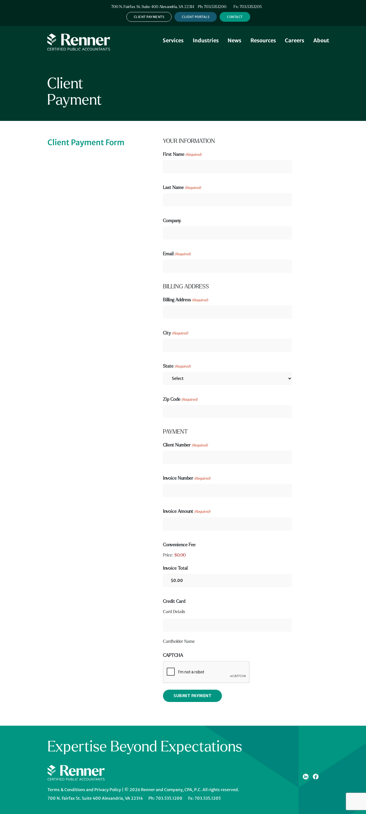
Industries (206, 40)
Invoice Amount (186, 511)
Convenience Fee (179, 544)
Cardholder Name (179, 641)
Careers (294, 40)
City (175, 332)
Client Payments (149, 17)
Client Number (185, 444)
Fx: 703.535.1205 (248, 7)
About (321, 40)
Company (172, 220)
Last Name (182, 187)
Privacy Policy (107, 789)
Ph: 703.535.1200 (212, 7)
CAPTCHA (173, 655)
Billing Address (185, 299)
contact (235, 17)
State (177, 366)
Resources (263, 40)
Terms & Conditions (66, 789)
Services (173, 40)
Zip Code (180, 399)
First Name (182, 154)
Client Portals (195, 17)
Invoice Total (175, 568)
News (234, 40)
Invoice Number (186, 478)
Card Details (174, 611)
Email (177, 253)
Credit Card (174, 601)
